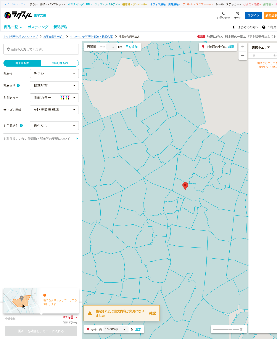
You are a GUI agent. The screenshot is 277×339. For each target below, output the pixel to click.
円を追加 (132, 46)
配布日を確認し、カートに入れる (41, 331)
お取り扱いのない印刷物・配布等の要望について (41, 138)
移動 (231, 46)
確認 (152, 313)
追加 (138, 329)
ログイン (253, 15)
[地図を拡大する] (242, 47)
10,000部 (111, 329)
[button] (185, 186)
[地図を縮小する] (242, 55)
